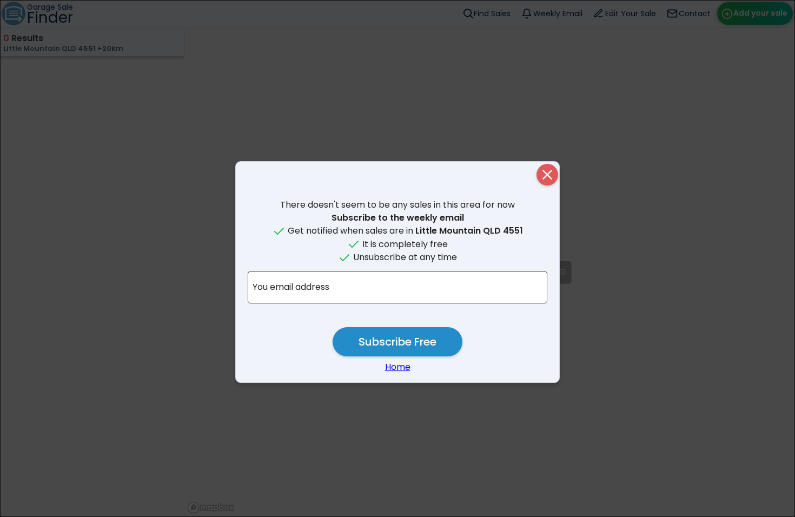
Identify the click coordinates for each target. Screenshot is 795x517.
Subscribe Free (397, 341)
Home (397, 367)
